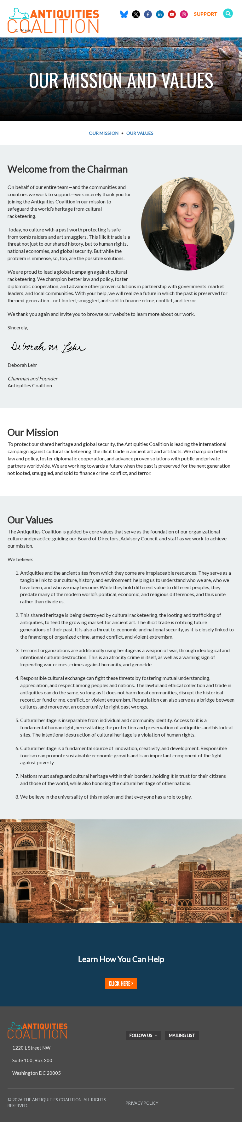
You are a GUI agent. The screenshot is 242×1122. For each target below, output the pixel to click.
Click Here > (121, 983)
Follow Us (141, 1035)
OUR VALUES (139, 133)
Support (205, 14)
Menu (26, 30)
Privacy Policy (142, 1103)
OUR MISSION (103, 133)
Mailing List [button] (182, 1035)
